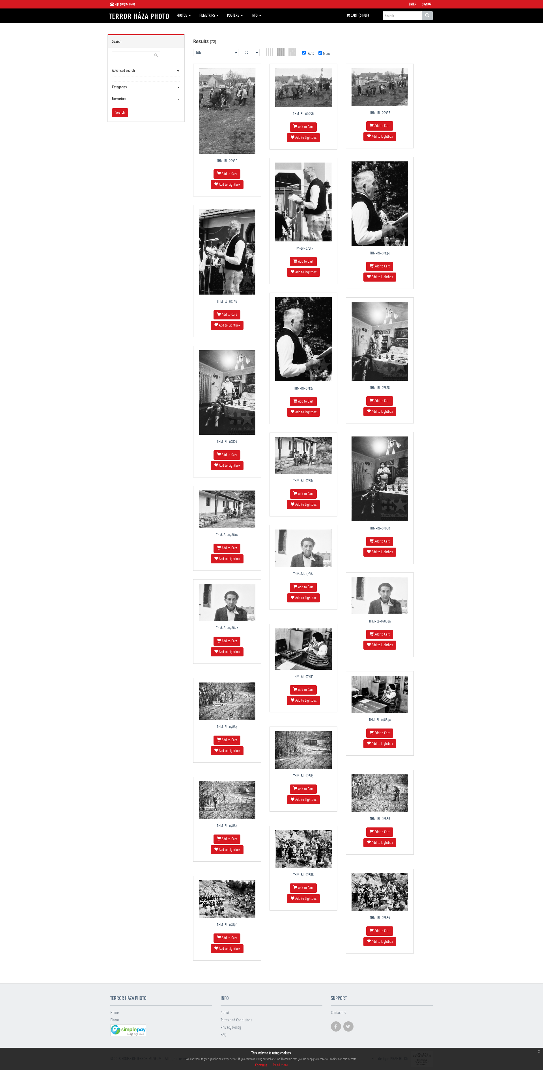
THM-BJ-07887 (227, 826)
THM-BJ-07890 (227, 925)
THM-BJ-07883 (303, 677)
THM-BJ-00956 (303, 114)
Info (254, 16)
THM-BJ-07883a (380, 720)
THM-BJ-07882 (303, 574)
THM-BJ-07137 (303, 388)
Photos (182, 16)
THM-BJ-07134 (380, 253)
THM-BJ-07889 (380, 918)
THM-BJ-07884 (227, 727)
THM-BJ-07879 (227, 442)
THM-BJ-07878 (380, 388)
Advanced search (123, 71)
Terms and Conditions (236, 1020)
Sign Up (426, 4)
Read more (280, 1065)
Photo (114, 1020)
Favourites (119, 99)
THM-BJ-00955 (227, 161)
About (225, 1013)
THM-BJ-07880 (380, 528)
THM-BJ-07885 (303, 776)
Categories (119, 87)
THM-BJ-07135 (303, 248)
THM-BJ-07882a (380, 621)
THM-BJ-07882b (227, 628)
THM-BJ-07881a (227, 535)
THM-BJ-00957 (380, 113)
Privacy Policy (231, 1027)
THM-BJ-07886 (380, 819)
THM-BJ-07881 (303, 481)
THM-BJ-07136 (227, 302)
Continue (261, 1065)
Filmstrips (207, 16)
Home (114, 1013)
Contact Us (338, 1013)
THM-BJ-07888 (303, 875)
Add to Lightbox (229, 185)
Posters (233, 16)
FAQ (223, 1035)
